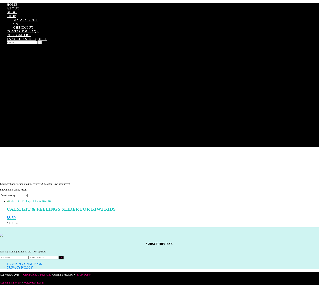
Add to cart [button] (12, 223)
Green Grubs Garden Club (159, 165)
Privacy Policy (20, 267)
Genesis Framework (10, 282)
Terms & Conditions (24, 263)
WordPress (29, 282)
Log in (40, 282)
